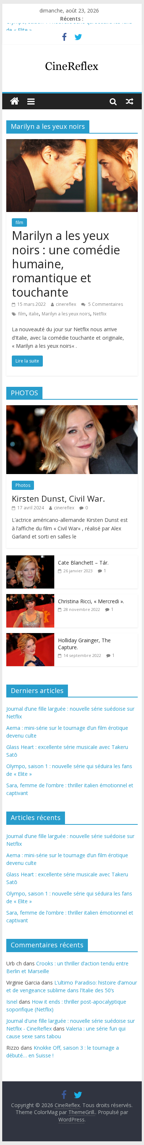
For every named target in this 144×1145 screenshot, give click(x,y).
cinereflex (66, 304)
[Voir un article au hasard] (129, 101)
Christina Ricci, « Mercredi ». (91, 601)
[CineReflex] (14, 101)
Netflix (99, 314)
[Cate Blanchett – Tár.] (30, 559)
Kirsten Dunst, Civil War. (58, 498)
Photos (23, 485)
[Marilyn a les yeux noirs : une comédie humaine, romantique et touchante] (72, 143)
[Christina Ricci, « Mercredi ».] (30, 597)
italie (34, 314)
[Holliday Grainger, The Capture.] (30, 636)
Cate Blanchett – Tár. (83, 562)
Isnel (11, 1001)
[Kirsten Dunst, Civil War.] (72, 409)
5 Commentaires (105, 304)
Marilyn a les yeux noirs (66, 314)
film (19, 222)
